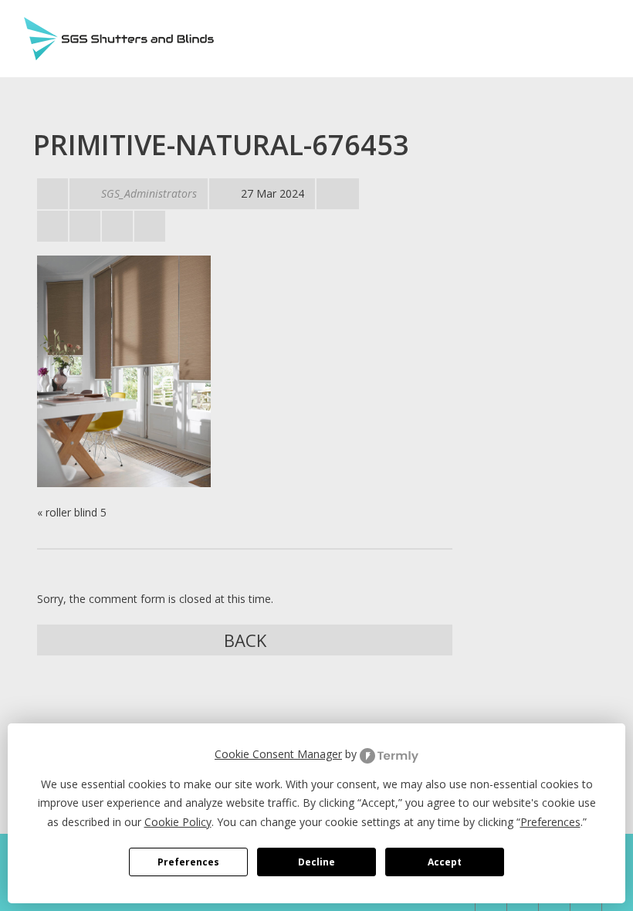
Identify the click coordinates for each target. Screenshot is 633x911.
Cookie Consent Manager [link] (278, 754)
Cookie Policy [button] (178, 821)
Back (245, 640)
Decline (316, 862)
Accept (445, 862)
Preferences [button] (550, 821)
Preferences (188, 862)
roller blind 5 (76, 512)
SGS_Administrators (149, 193)
